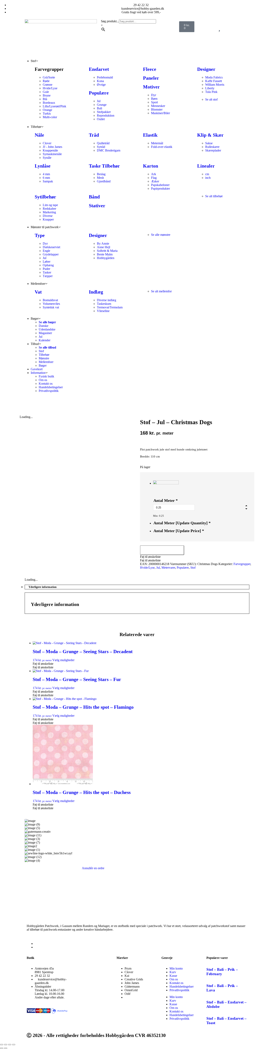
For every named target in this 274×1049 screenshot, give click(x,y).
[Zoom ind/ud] (1, 1044)
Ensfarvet (99, 69)
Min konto (176, 968)
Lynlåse (43, 166)
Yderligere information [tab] (42, 587)
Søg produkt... (110, 21)
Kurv (172, 972)
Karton (150, 166)
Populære (99, 93)
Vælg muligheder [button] (63, 660)
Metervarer (168, 567)
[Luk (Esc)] (13, 1044)
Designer (206, 69)
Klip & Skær (210, 135)
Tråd (94, 135)
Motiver (151, 86)
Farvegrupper (241, 564)
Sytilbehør (45, 196)
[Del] (9, 1044)
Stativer (97, 205)
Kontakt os (176, 983)
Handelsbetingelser (181, 986)
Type (40, 235)
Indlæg (96, 292)
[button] (150, 556)
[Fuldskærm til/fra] (5, 1044)
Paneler (151, 78)
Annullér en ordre (93, 868)
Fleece (149, 69)
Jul (158, 567)
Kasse (173, 975)
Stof (193, 567)
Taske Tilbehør (104, 166)
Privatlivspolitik (179, 990)
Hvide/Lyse (147, 567)
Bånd (94, 196)
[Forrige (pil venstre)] (1, 1048)
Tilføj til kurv (162, 550)
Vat (38, 292)
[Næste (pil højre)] (5, 1048)
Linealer (206, 166)
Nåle (39, 135)
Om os (173, 979)
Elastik (150, 135)
